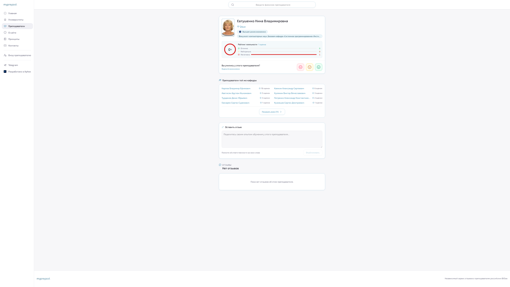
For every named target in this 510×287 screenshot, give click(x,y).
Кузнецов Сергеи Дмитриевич (289, 102)
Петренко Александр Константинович (292, 98)
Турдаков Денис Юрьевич (234, 98)
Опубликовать (313, 152)
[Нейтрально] (309, 67)
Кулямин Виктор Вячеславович (289, 93)
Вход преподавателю (19, 55)
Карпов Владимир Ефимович (236, 88)
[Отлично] (318, 67)
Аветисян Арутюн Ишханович (236, 93)
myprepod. (10, 4)
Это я (242, 26)
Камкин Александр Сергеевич (289, 88)
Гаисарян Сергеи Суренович (235, 102)
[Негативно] (300, 67)
